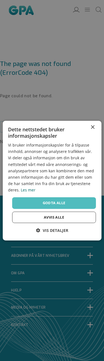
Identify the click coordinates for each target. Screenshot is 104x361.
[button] (52, 230)
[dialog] (51, 180)
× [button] (92, 127)
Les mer (28, 190)
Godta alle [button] (54, 202)
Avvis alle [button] (54, 217)
